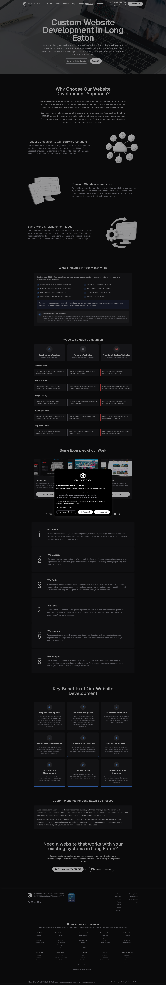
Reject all (86, 512)
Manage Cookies (67, 512)
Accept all (103, 512)
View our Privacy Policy (64, 507)
